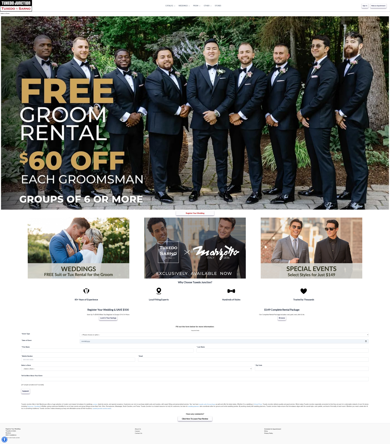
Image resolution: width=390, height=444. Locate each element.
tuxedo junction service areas (102, 408)
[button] (174, 6)
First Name (25, 347)
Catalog (169, 6)
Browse (282, 318)
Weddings (183, 6)
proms (95, 404)
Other (206, 6)
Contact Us (138, 433)
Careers (137, 431)
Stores (218, 6)
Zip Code (258, 365)
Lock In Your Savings (108, 318)
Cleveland (37, 406)
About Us (138, 429)
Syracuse (30, 406)
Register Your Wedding (13, 429)
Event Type (25, 334)
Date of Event (26, 340)
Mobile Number (27, 356)
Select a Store (26, 365)
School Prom (258, 404)
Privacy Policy (268, 433)
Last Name (201, 347)
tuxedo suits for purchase (207, 404)
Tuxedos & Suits (11, 431)
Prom (195, 6)
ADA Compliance (11, 435)
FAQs (266, 431)
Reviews (8, 433)
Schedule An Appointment (272, 429)
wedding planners (193, 406)
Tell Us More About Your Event (31, 376)
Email (140, 356)
